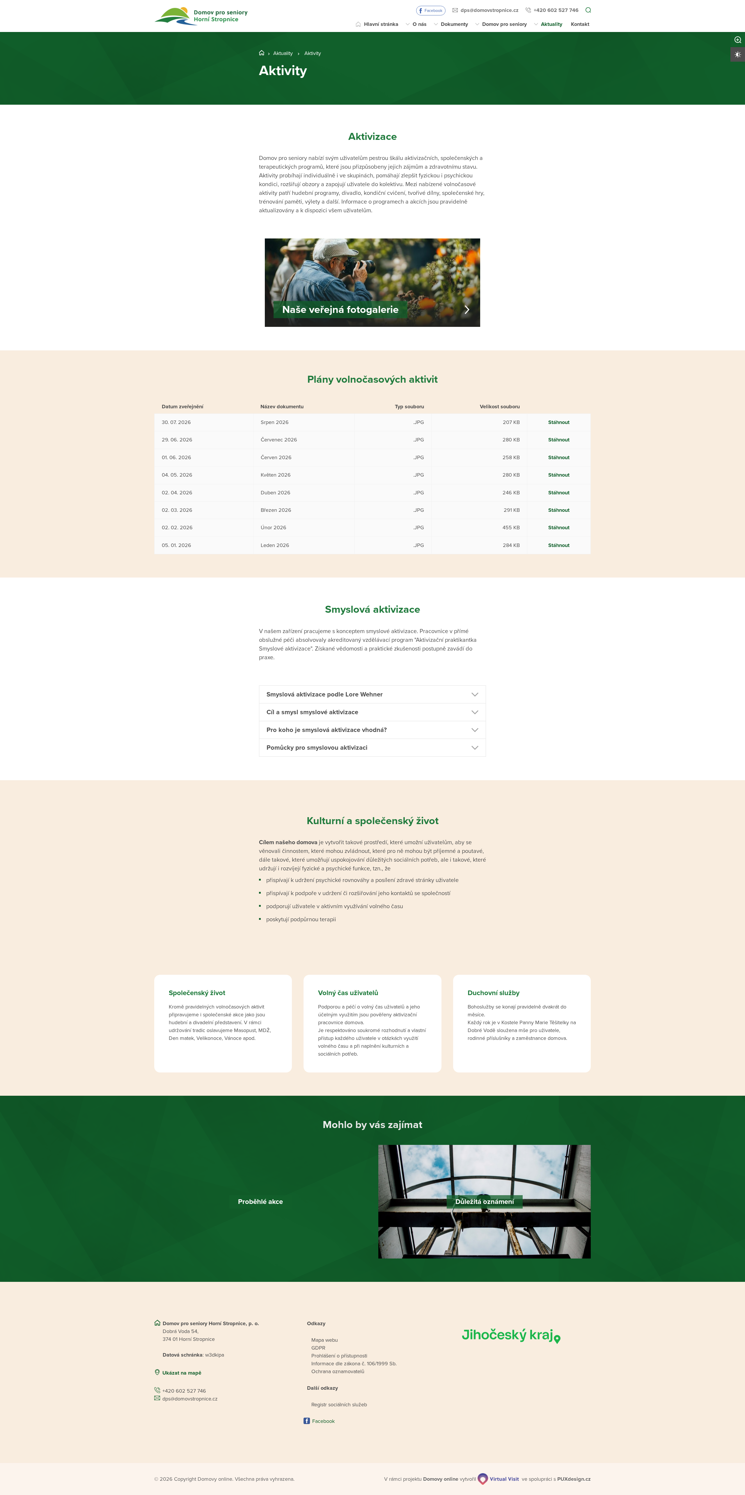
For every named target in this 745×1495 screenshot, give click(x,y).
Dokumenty (454, 24)
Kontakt (580, 24)
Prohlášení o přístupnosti (339, 1356)
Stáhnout (559, 422)
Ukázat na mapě (181, 1373)
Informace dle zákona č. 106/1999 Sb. (354, 1363)
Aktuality (551, 24)
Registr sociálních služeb (339, 1404)
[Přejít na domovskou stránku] (201, 16)
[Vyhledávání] (588, 10)
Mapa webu (324, 1340)
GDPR (318, 1348)
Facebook (433, 10)
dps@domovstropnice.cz (490, 10)
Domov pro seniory (504, 24)
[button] (372, 694)
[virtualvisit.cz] (498, 1479)
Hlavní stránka (381, 24)
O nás (420, 24)
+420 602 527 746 (556, 10)
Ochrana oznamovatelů (337, 1371)
